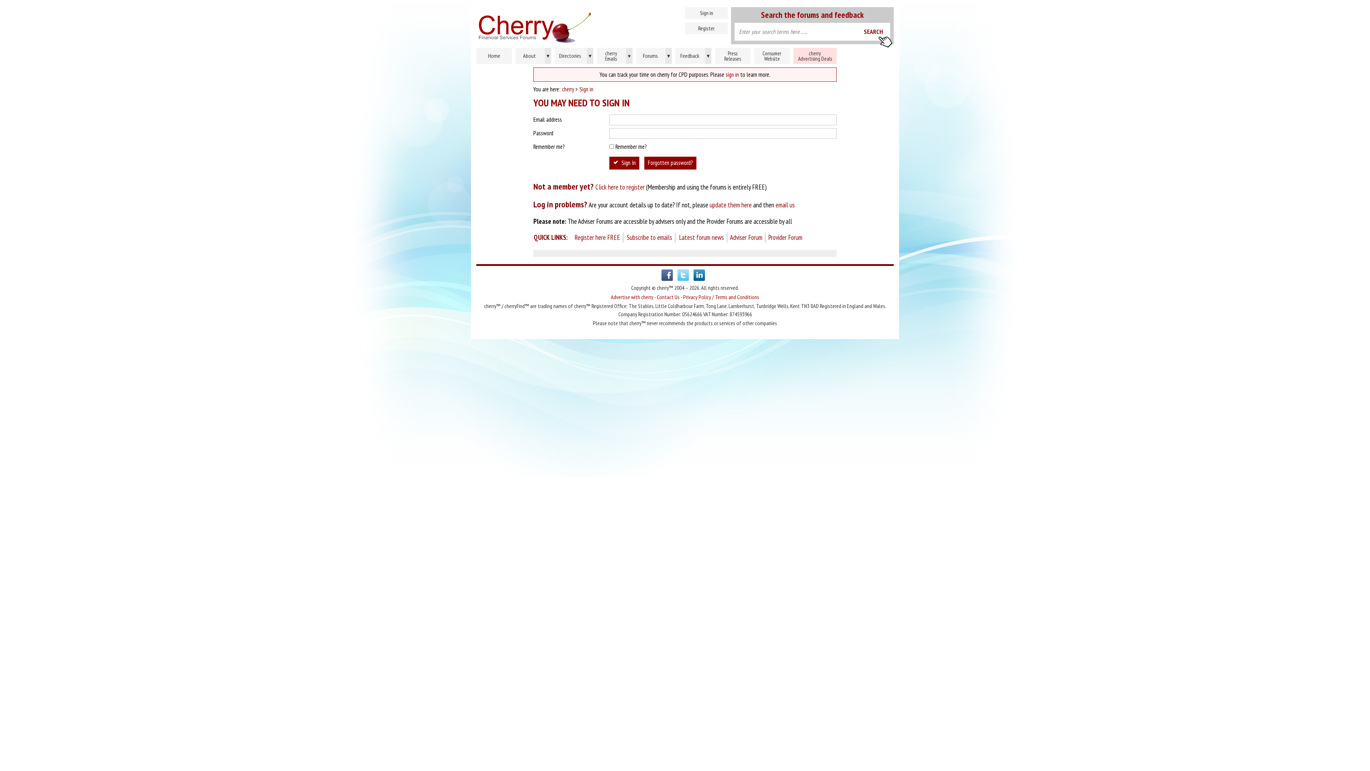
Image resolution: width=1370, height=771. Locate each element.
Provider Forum (785, 237)
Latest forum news (701, 237)
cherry (568, 89)
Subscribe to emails (649, 237)
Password (543, 133)
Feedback (695, 55)
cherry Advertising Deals (815, 56)
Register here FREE (597, 237)
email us (785, 205)
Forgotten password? (670, 163)
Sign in (706, 12)
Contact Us (668, 297)
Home (565, 25)
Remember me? (549, 147)
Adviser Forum (746, 237)
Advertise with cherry (632, 297)
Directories (575, 55)
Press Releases (732, 56)
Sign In (628, 163)
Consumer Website (771, 56)
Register (706, 28)
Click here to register (620, 187)
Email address (547, 120)
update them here (731, 205)
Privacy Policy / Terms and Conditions (721, 297)
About (536, 55)
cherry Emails (618, 56)
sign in (732, 75)
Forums (656, 55)
